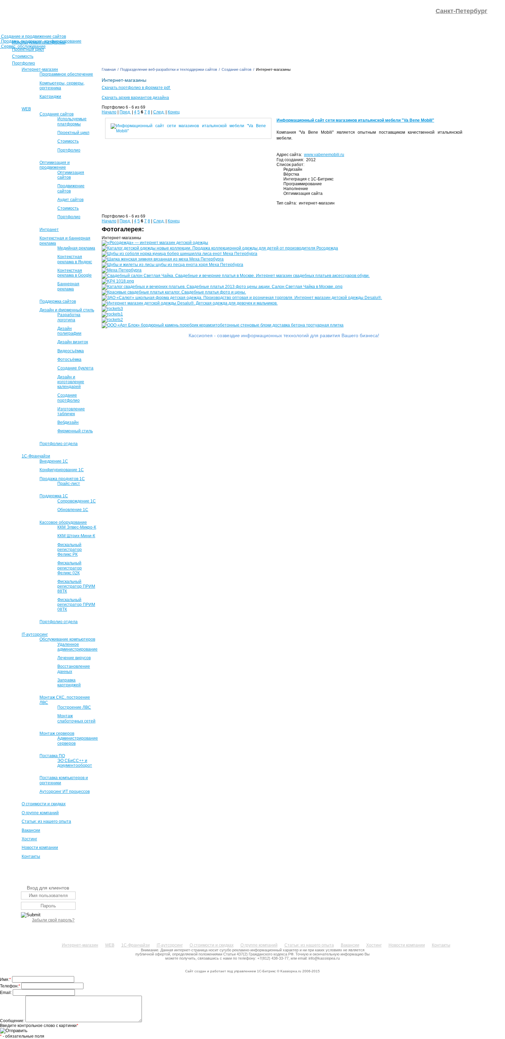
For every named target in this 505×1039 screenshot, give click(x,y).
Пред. (125, 112)
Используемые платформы (72, 121)
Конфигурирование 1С (62, 469)
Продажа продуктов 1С (62, 478)
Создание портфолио (68, 397)
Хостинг (29, 839)
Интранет (49, 229)
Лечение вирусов (74, 657)
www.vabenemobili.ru (324, 154)
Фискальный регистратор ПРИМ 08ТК (76, 604)
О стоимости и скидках (44, 804)
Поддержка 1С (54, 496)
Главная (109, 69)
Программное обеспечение (66, 74)
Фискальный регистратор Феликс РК (69, 549)
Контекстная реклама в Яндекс (74, 259)
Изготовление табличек (71, 411)
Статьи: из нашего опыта (46, 821)
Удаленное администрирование (77, 647)
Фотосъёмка (69, 359)
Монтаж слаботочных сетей (76, 718)
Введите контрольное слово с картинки (39, 1025)
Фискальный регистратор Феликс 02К (69, 568)
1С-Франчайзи (36, 456)
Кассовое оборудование (63, 522)
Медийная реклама (76, 248)
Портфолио (68, 150)
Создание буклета (75, 368)
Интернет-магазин (40, 69)
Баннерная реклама (68, 286)
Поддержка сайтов (58, 301)
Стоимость (68, 141)
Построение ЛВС (74, 707)
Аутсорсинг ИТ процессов (65, 791)
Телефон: (10, 986)
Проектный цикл (73, 132)
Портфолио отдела (59, 443)
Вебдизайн (68, 422)
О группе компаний (40, 812)
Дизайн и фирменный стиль (67, 310)
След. (159, 112)
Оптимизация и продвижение (55, 165)
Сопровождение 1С (76, 501)
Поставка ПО (52, 755)
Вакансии (31, 830)
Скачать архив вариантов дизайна (135, 97)
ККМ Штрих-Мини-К (76, 535)
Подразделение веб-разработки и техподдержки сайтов (168, 69)
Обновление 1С (72, 509)
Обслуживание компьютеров (67, 639)
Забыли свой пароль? (53, 920)
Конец (174, 112)
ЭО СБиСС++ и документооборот (74, 763)
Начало (109, 112)
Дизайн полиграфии (69, 331)
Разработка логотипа (68, 317)
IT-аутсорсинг (35, 634)
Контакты (31, 856)
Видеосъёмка (70, 351)
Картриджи (50, 96)
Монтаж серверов (57, 733)
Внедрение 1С (54, 461)
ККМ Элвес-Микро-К (76, 527)
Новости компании (40, 847)
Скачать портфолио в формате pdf (136, 87)
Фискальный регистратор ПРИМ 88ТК (76, 586)
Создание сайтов (57, 114)
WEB (26, 109)
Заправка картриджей (69, 682)
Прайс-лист (68, 483)
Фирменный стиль (75, 431)
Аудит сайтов (70, 199)
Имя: (5, 979)
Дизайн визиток (72, 342)
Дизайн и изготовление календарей (70, 382)
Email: (6, 992)
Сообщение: (12, 1020)
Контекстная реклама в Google (74, 273)
